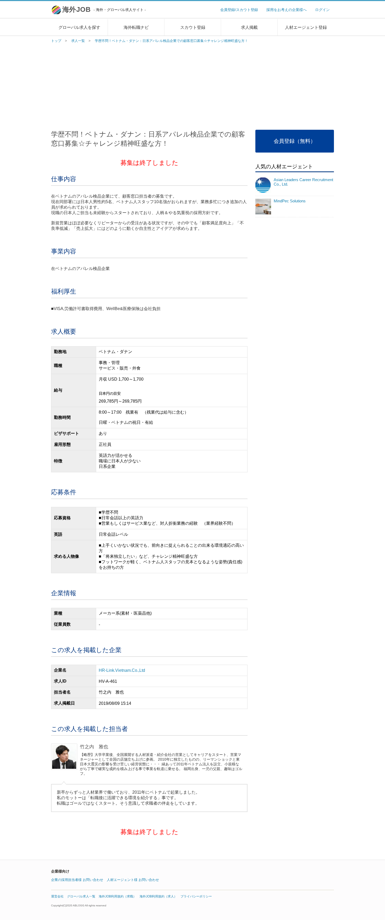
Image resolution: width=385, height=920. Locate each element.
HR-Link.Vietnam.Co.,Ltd (122, 670)
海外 (104, 9)
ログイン (322, 10)
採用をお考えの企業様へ (286, 10)
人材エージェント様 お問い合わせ (133, 880)
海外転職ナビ (136, 27)
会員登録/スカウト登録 (239, 10)
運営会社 (57, 896)
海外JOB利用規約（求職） (117, 896)
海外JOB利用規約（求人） (158, 896)
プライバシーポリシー (196, 896)
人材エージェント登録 (306, 27)
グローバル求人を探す (79, 27)
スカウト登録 (192, 27)
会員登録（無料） (295, 141)
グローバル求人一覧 (81, 896)
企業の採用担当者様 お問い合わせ (77, 880)
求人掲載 (249, 27)
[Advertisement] (192, 85)
